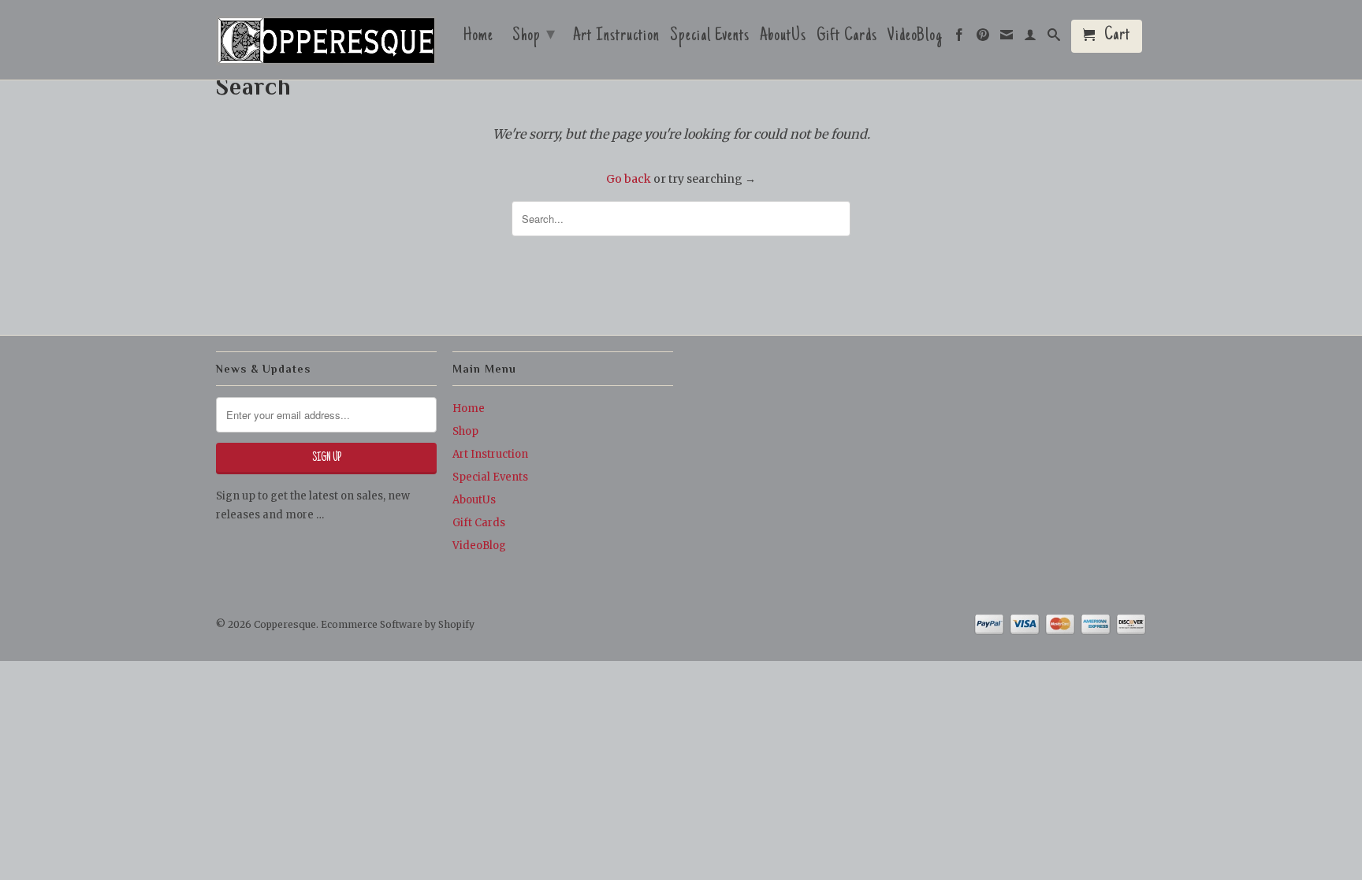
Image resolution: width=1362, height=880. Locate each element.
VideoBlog (915, 37)
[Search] (1054, 38)
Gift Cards (847, 37)
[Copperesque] (326, 42)
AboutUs (783, 37)
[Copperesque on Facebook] (959, 38)
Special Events (710, 37)
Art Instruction (616, 37)
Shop (534, 36)
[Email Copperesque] (1007, 38)
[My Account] (1030, 38)
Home (478, 37)
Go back (628, 179)
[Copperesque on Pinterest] (983, 38)
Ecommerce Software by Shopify (397, 624)
